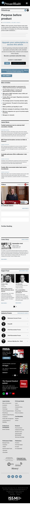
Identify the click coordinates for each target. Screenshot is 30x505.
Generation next (17, 243)
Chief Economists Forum (14, 329)
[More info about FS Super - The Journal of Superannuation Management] (24, 368)
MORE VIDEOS (25, 208)
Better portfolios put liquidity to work (12, 106)
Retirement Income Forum (14, 318)
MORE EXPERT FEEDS (23, 270)
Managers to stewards (8, 115)
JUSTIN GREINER (6, 22)
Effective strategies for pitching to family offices (15, 109)
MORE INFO (4, 372)
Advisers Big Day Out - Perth (15, 341)
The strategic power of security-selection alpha (15, 100)
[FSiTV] (26, 184)
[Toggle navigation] (26, 3)
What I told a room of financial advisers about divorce (7, 290)
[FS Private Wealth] (11, 3)
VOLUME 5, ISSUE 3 (16, 22)
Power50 (10, 324)
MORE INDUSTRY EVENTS (23, 313)
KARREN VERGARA (5, 144)
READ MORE (3, 259)
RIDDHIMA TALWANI (5, 130)
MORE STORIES (25, 239)
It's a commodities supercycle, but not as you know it (21, 291)
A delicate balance (8, 205)
